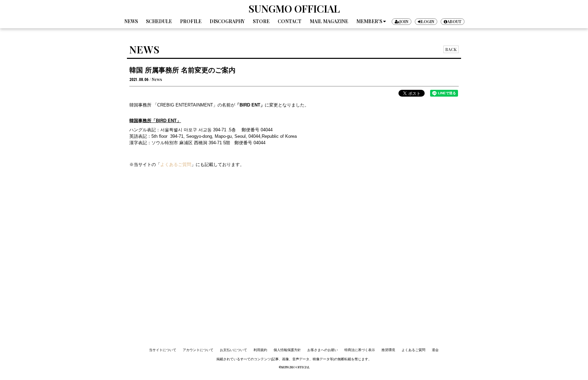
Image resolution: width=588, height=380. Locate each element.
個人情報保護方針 (287, 350)
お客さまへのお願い (322, 350)
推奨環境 (388, 350)
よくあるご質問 (413, 350)
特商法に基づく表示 (359, 350)
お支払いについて (233, 350)
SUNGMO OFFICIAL (294, 8)
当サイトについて (162, 350)
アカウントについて (198, 350)
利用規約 (260, 350)
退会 (435, 350)
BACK (451, 49)
